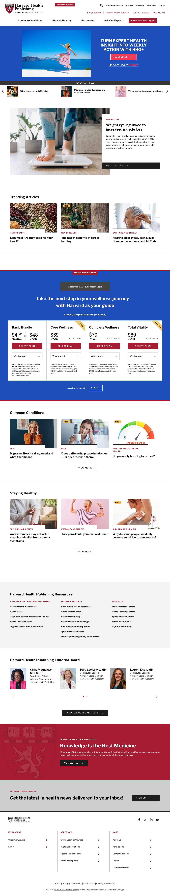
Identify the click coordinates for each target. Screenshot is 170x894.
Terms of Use (89, 884)
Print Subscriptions (121, 621)
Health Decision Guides (21, 621)
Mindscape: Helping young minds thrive (80, 636)
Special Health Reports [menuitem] (117, 12)
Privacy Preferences (105, 884)
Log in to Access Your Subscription (26, 626)
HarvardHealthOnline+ (65, 5)
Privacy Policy (61, 884)
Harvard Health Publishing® (66, 890)
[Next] (166, 91)
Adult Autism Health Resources (75, 607)
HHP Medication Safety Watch (75, 626)
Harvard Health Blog (70, 616)
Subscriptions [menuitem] (94, 12)
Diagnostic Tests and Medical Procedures (29, 616)
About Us (151, 5)
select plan (27, 346)
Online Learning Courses (123, 612)
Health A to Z (16, 612)
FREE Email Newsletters (123, 607)
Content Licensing (135, 5)
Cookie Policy (75, 884)
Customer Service (114, 5)
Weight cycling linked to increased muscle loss (126, 127)
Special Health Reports (123, 616)
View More (85, 468)
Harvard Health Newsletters (23, 607)
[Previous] (4, 91)
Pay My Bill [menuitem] (159, 12)
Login (99, 286)
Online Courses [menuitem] (141, 12)
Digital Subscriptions (122, 626)
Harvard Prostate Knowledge (75, 621)
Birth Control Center (71, 612)
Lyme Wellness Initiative (72, 631)
